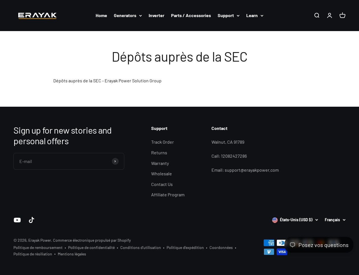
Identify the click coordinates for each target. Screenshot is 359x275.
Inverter (156, 15)
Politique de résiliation (32, 253)
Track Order (162, 142)
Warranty (160, 163)
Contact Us (162, 184)
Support (226, 15)
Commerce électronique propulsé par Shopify (92, 240)
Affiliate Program (168, 194)
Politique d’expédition (185, 247)
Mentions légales (72, 253)
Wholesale (161, 173)
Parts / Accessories (191, 15)
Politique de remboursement (38, 247)
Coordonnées (221, 247)
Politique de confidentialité (91, 247)
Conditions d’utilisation (140, 247)
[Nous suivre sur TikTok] (31, 220)
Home (101, 15)
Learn (252, 15)
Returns (159, 152)
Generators (125, 15)
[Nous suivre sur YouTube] (17, 220)
